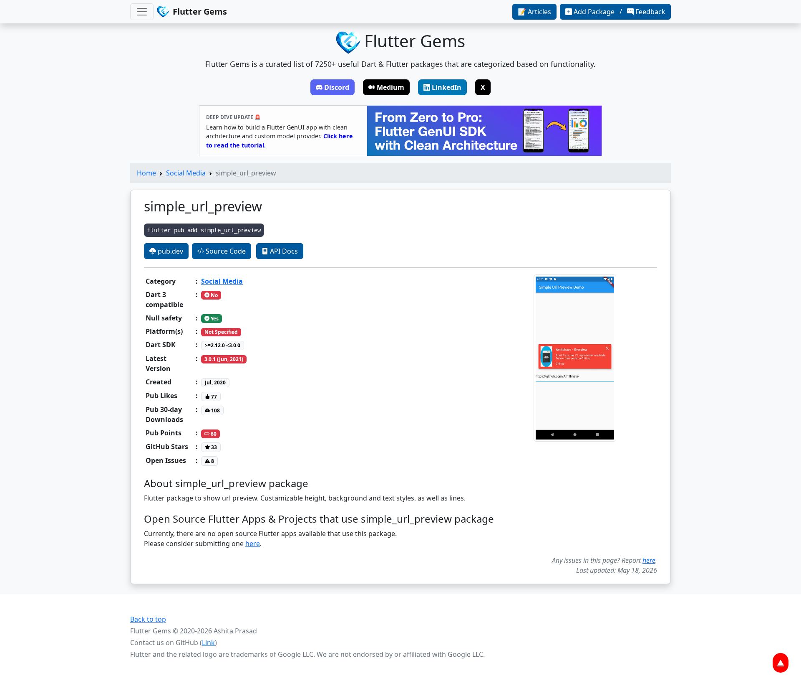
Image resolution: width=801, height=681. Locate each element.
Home (146, 173)
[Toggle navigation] (142, 11)
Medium (390, 87)
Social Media (186, 173)
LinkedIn (446, 87)
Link (208, 642)
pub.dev (169, 251)
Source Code (225, 251)
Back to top (148, 619)
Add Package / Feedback (619, 11)
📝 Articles (534, 11)
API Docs (283, 251)
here (252, 543)
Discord (336, 87)
